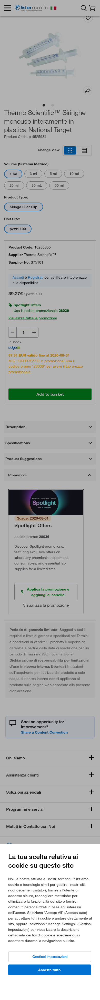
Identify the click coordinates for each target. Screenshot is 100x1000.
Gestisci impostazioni (49, 956)
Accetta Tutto (49, 970)
